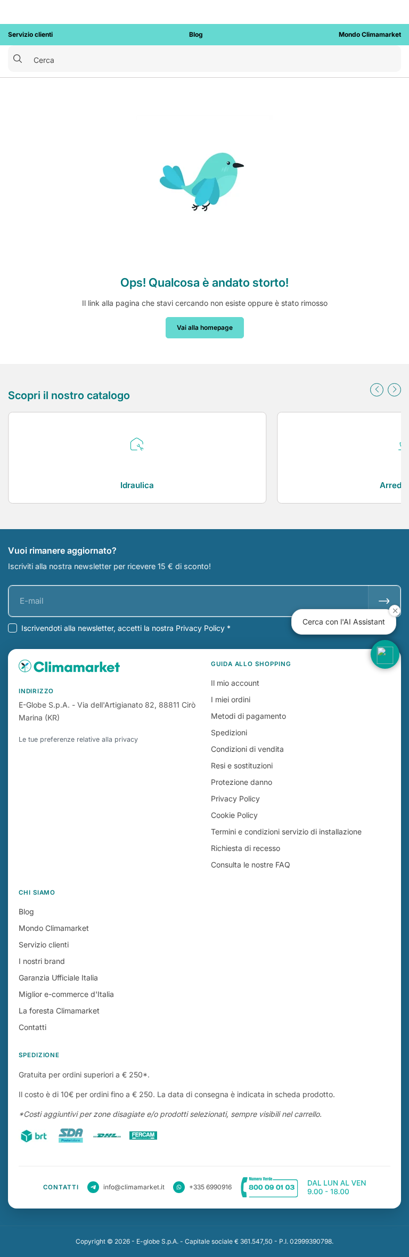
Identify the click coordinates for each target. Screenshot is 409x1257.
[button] (376, 389)
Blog (26, 911)
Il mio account (235, 682)
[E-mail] (384, 601)
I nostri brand (42, 961)
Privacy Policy (235, 798)
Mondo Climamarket (54, 927)
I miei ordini (230, 699)
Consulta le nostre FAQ (250, 864)
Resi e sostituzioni (242, 765)
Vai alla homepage (205, 327)
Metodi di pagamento (248, 715)
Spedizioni (229, 732)
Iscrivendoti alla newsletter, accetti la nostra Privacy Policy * (126, 627)
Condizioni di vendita (247, 748)
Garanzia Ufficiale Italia (58, 977)
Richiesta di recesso (245, 848)
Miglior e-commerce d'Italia (66, 994)
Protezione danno (241, 781)
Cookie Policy (234, 815)
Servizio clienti (44, 944)
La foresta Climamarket (59, 1010)
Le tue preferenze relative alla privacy (78, 739)
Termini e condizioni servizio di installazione (286, 831)
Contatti (32, 1027)
